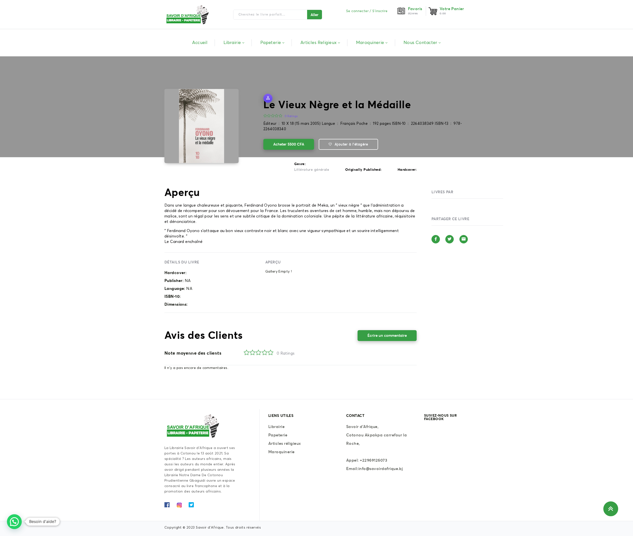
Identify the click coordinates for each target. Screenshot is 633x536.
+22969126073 (373, 460)
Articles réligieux (284, 443)
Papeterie (277, 434)
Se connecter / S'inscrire (367, 11)
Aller (314, 14)
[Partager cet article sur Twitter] (449, 239)
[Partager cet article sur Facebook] (435, 239)
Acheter (288, 144)
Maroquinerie (281, 451)
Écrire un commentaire (387, 335)
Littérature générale (311, 170)
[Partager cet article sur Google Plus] (463, 239)
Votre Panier (452, 8)
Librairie (276, 426)
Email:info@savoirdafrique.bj (374, 468)
